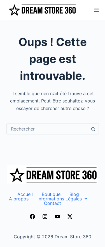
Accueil (25, 194)
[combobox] (47, 128)
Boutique (51, 194)
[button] (62, 198)
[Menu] (96, 9)
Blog (74, 194)
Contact (52, 203)
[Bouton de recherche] (93, 129)
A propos (19, 198)
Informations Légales (60, 198)
